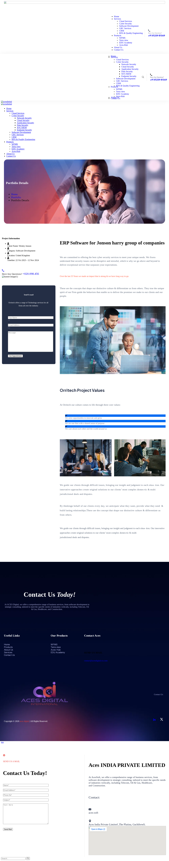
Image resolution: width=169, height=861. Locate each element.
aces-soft (93, 812)
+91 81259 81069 (156, 35)
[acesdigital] (6, 101)
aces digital (24, 721)
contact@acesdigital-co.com (95, 661)
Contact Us (158, 694)
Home (14, 194)
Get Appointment (15, 356)
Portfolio (16, 197)
